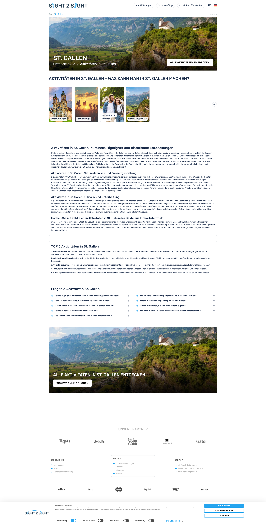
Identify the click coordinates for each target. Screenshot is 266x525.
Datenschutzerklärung (63, 472)
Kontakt (119, 467)
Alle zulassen (224, 505)
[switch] (100, 520)
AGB (55, 468)
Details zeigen (173, 521)
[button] (215, 5)
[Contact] (209, 5)
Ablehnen (224, 515)
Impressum (58, 465)
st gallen (59, 14)
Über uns (120, 470)
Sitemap (119, 473)
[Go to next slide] (214, 104)
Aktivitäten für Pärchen (191, 5)
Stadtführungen (143, 5)
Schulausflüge (165, 5)
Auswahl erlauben (224, 510)
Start (51, 14)
